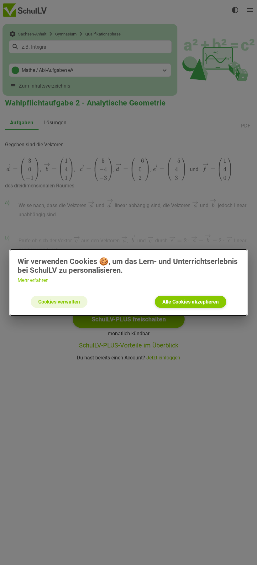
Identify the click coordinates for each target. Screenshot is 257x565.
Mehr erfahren (33, 280)
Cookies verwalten (59, 302)
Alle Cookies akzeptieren (190, 302)
